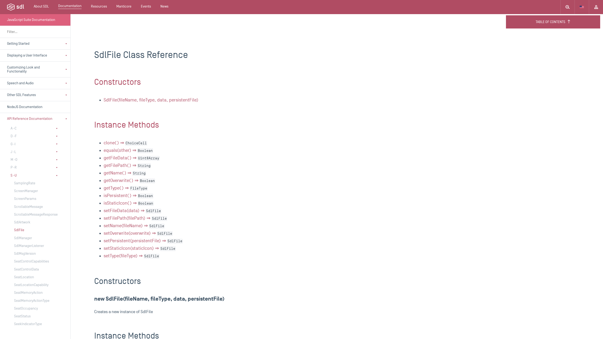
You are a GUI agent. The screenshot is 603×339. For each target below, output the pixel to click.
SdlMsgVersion (25, 254)
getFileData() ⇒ (131, 158)
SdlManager (23, 238)
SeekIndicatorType (28, 324)
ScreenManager (26, 191)
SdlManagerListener (29, 246)
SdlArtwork (22, 222)
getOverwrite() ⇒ (129, 180)
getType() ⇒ (125, 188)
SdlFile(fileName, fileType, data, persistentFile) (151, 100)
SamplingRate (24, 183)
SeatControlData (26, 269)
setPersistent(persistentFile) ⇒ (143, 240)
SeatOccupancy (26, 309)
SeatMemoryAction (28, 293)
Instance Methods (126, 125)
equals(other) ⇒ (128, 150)
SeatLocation (24, 277)
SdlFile (19, 230)
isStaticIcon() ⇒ (128, 203)
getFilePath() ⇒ (127, 165)
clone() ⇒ (125, 142)
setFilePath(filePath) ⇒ (135, 218)
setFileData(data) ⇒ (132, 210)
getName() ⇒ (125, 173)
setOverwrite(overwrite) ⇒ (138, 233)
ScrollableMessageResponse (33, 215)
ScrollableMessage (28, 207)
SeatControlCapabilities (31, 261)
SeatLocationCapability (31, 285)
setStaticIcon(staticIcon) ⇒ (139, 248)
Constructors (117, 82)
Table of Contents (550, 22)
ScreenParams (25, 199)
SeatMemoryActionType (31, 301)
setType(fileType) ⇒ (131, 255)
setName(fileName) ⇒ (134, 225)
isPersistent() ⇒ (128, 195)
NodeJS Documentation (24, 107)
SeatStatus (22, 316)
